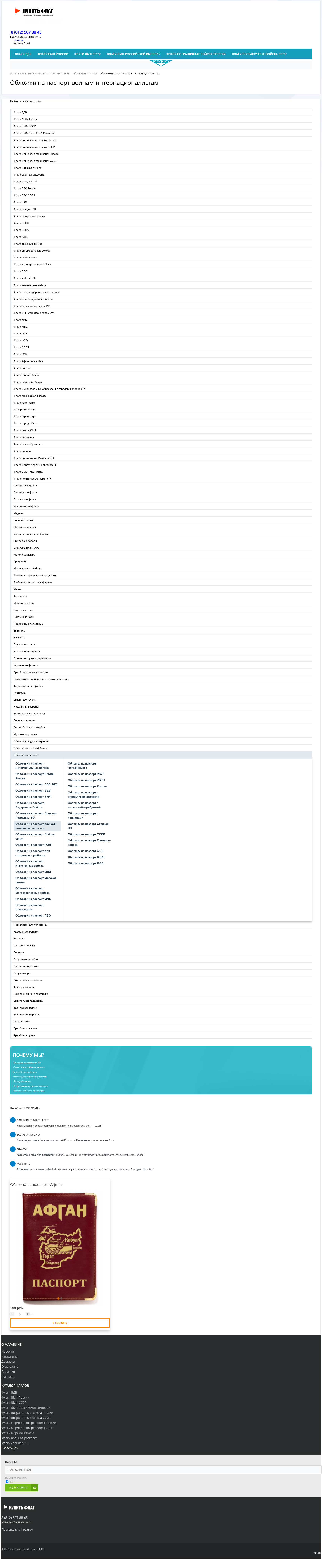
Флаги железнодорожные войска (33, 299)
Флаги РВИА (21, 230)
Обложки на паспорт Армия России (34, 776)
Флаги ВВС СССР (24, 195)
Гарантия (8, 1372)
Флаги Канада (22, 451)
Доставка (8, 1361)
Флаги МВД (20, 326)
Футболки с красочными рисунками (35, 575)
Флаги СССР (21, 347)
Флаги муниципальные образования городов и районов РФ (50, 388)
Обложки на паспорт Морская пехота (35, 880)
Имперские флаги (25, 409)
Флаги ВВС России (25, 188)
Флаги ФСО (21, 340)
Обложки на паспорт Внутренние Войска (29, 805)
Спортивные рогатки (26, 966)
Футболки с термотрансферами (33, 582)
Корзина (18, 39)
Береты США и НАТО (26, 547)
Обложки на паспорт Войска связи (34, 836)
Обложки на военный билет (30, 748)
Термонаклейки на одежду (30, 713)
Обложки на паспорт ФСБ (85, 851)
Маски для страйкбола (27, 568)
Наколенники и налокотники (31, 993)
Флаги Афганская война (28, 361)
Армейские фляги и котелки (31, 672)
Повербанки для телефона (30, 924)
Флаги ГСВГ (21, 354)
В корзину (60, 1322)
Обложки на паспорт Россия (87, 786)
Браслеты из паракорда (28, 1000)
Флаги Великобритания (28, 444)
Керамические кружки (27, 651)
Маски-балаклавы (24, 554)
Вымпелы (19, 630)
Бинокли (19, 952)
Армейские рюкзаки (26, 1028)
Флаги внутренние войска (29, 216)
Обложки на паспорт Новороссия (29, 907)
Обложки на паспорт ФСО (86, 863)
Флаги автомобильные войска (32, 250)
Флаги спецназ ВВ (25, 209)
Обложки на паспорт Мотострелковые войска (32, 890)
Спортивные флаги (25, 492)
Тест (12, 1482)
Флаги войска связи (25, 257)
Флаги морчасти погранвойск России (36, 154)
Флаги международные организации (36, 464)
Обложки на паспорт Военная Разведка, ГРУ (35, 815)
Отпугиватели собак (26, 959)
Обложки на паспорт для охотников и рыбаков (32, 853)
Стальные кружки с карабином (32, 658)
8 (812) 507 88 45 (26, 32)
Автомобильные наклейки (29, 727)
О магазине (9, 1366)
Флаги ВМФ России (25, 119)
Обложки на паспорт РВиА (86, 774)
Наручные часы (23, 610)
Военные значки (23, 520)
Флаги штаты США (25, 430)
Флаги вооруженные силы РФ (32, 306)
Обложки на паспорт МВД (33, 872)
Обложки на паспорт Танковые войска (89, 842)
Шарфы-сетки (22, 1021)
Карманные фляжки (26, 665)
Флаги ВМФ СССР (25, 126)
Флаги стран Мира (25, 416)
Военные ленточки (25, 720)
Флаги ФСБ (20, 333)
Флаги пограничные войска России (35, 140)
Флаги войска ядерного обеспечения (36, 292)
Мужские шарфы (24, 603)
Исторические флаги (26, 506)
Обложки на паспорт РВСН (86, 780)
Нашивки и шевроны (26, 706)
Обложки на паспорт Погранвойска (82, 765)
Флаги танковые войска (28, 243)
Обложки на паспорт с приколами (83, 815)
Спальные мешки (24, 945)
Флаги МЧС (21, 319)
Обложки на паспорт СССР (86, 834)
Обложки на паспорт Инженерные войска (29, 863)
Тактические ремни (25, 1007)
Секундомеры (22, 973)
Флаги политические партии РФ (33, 478)
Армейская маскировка (28, 980)
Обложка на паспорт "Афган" (36, 1184)
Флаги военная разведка (29, 174)
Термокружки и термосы (28, 686)
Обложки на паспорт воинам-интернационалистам (35, 826)
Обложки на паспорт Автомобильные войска (32, 765)
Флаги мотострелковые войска (32, 264)
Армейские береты (25, 540)
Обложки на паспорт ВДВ (33, 790)
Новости (7, 1351)
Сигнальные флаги (25, 485)
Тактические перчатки (27, 1014)
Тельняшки (20, 596)
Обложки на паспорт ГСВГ (33, 845)
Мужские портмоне (25, 734)
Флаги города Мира (26, 423)
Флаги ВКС (20, 202)
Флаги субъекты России (28, 382)
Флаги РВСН (21, 223)
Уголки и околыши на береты (31, 534)
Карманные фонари (26, 931)
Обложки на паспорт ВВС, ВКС (36, 784)
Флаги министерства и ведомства (34, 312)
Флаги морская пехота (27, 167)
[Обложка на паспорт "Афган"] (60, 1247)
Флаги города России (27, 375)
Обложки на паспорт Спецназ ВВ (88, 826)
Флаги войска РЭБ (25, 278)
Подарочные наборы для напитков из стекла (41, 679)
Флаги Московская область (30, 395)
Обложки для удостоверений (31, 741)
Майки (17, 589)
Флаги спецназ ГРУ (25, 181)
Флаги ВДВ (20, 112)
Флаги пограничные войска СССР (34, 147)
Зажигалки (20, 692)
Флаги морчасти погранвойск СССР (35, 160)
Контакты (8, 1377)
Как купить (9, 1356)
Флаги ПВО (20, 271)
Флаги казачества (24, 402)
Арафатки (20, 561)
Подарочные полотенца (28, 623)
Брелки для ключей (25, 699)
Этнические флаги (25, 499)
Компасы (19, 938)
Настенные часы (24, 616)
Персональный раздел (17, 1529)
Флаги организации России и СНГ (34, 458)
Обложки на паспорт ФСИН (86, 857)
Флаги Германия (24, 437)
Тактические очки (24, 987)
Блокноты (19, 637)
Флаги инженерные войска (30, 285)
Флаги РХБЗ (21, 236)
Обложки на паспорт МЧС (33, 899)
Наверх (316, 1552)
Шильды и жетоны (25, 527)
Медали (18, 513)
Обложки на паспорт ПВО (33, 915)
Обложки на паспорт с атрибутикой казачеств (83, 794)
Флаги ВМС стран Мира (28, 471)
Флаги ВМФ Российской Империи (34, 133)
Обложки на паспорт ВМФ (33, 797)
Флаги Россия (22, 368)
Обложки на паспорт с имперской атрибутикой (84, 805)
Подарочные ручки (25, 644)
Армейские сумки (24, 1035)
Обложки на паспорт (26, 755)
